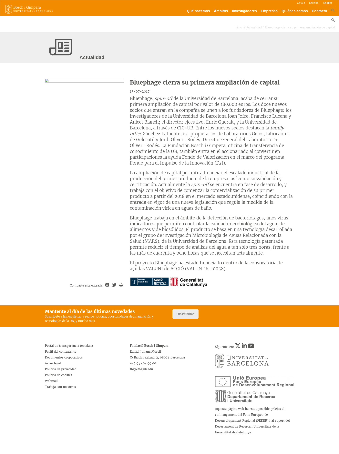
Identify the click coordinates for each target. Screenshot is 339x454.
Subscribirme (185, 314)
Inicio (238, 27)
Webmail (51, 381)
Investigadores (244, 11)
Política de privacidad (60, 369)
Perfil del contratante (60, 351)
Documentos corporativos (64, 357)
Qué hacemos (198, 11)
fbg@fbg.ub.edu (141, 369)
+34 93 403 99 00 (143, 363)
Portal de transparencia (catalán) (69, 346)
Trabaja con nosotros (60, 387)
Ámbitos (221, 11)
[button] (333, 11)
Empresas (269, 11)
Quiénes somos (295, 11)
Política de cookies (58, 375)
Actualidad (254, 27)
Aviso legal (53, 363)
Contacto (319, 11)
